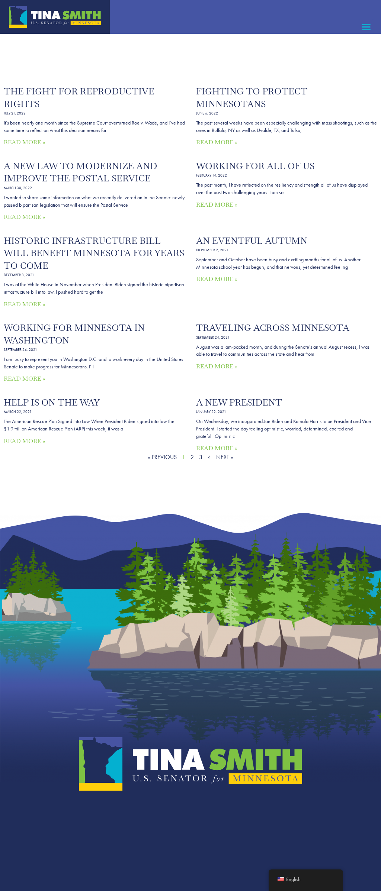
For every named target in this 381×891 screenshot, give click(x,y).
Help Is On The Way (52, 402)
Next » (224, 457)
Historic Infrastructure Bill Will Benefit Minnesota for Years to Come (94, 253)
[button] (366, 26)
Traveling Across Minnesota (272, 327)
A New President (239, 402)
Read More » (24, 142)
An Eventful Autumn (251, 240)
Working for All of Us (255, 166)
